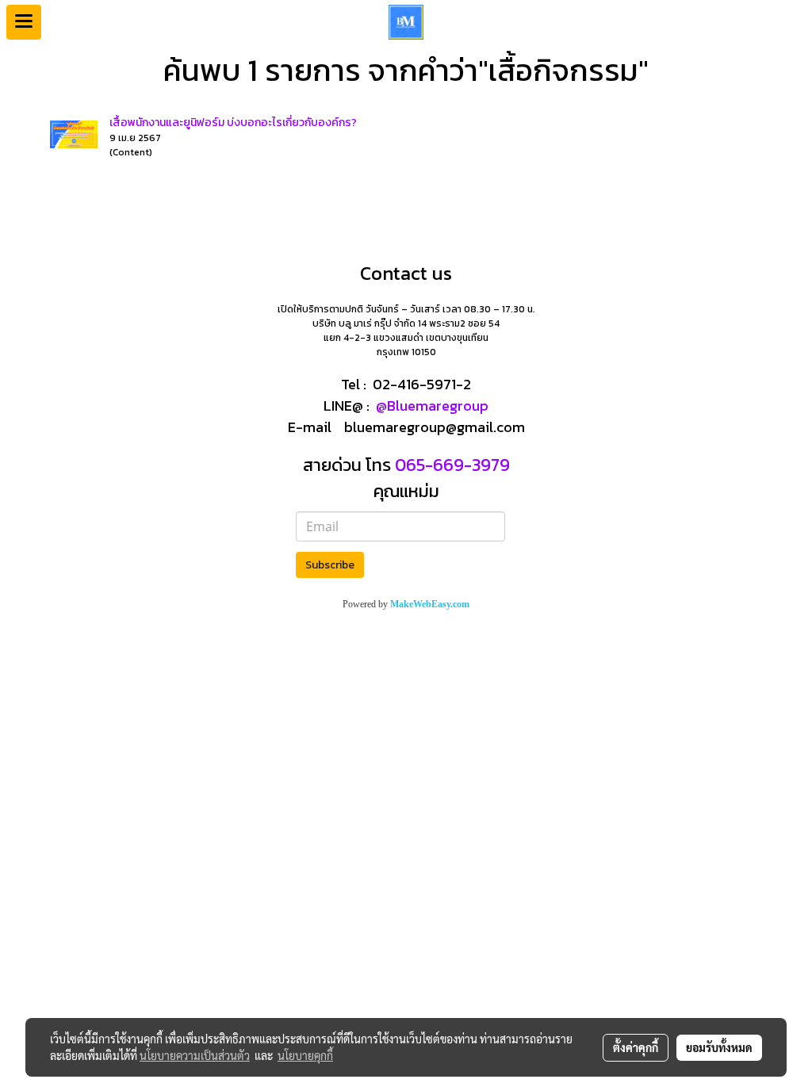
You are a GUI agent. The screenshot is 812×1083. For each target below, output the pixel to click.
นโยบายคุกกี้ (305, 1055)
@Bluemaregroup (432, 405)
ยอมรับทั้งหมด (719, 1047)
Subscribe (329, 565)
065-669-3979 (450, 465)
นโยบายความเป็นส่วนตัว (195, 1055)
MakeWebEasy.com (429, 604)
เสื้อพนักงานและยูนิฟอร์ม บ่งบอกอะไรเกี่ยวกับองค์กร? (233, 122)
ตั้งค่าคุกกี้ (635, 1047)
